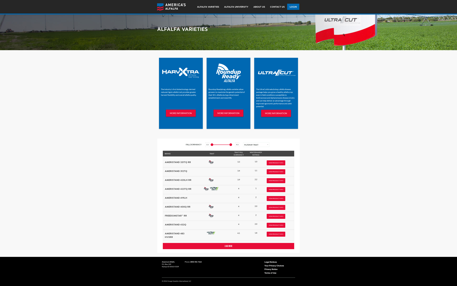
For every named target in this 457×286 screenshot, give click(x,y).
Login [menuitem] (293, 6)
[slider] (230, 144)
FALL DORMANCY (193, 144)
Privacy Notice (271, 269)
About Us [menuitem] (259, 6)
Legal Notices (270, 262)
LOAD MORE (228, 246)
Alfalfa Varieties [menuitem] (208, 6)
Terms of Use (270, 272)
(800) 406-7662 (196, 262)
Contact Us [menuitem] (277, 6)
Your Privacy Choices (274, 265)
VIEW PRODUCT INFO (276, 163)
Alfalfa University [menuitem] (236, 6)
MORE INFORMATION (181, 113)
